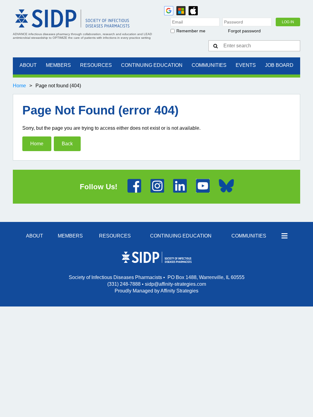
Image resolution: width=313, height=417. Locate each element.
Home (19, 85)
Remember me (190, 30)
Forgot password (244, 30)
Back (67, 143)
